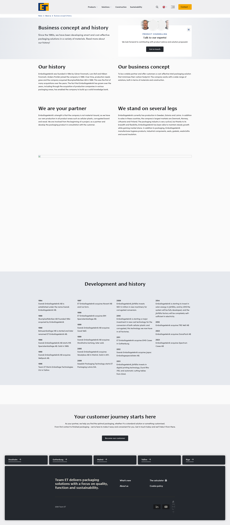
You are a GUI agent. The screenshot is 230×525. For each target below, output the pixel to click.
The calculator (157, 480)
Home (40, 15)
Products (92, 7)
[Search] (157, 6)
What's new (125, 480)
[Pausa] (188, 30)
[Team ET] (43, 7)
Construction (120, 7)
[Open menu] (173, 6)
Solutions (105, 7)
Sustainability (136, 7)
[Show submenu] (97, 7)
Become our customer (115, 438)
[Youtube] (166, 506)
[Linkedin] (157, 506)
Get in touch (154, 49)
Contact (184, 7)
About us (48, 15)
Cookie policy (156, 485)
